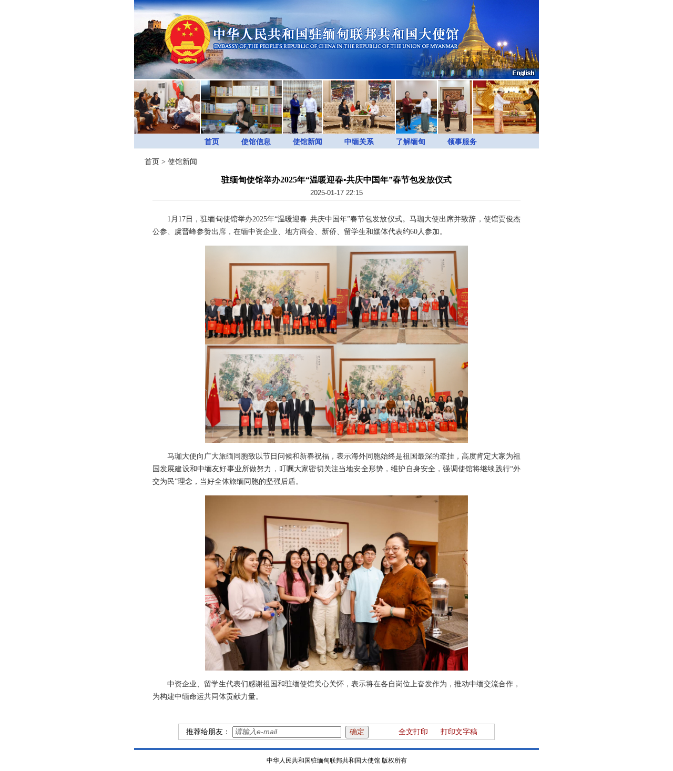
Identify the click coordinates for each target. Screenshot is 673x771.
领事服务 (462, 142)
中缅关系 (359, 142)
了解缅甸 (410, 142)
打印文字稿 (459, 732)
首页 (212, 142)
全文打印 (413, 732)
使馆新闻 (307, 142)
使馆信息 (256, 142)
